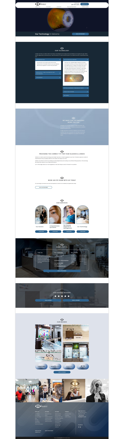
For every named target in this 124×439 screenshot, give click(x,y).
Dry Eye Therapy (58, 415)
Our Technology (38, 416)
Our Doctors (37, 415)
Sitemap (36, 419)
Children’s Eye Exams (48, 416)
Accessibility (37, 421)
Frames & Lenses (68, 413)
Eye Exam (48, 6)
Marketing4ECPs (60, 437)
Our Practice (37, 413)
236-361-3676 (75, 4)
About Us (38, 6)
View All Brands (62, 372)
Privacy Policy (37, 422)
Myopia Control (58, 424)
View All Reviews (76, 300)
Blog (36, 418)
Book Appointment (71, 6)
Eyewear (59, 6)
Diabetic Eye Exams (48, 421)
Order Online (85, 6)
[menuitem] (38, 7)
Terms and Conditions (39, 424)
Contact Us (84, 4)
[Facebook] (78, 427)
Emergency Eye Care (58, 416)
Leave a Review (48, 300)
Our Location (38, 430)
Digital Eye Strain (58, 413)
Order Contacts (68, 416)
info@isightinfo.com (61, 266)
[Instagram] (80, 427)
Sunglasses (67, 415)
